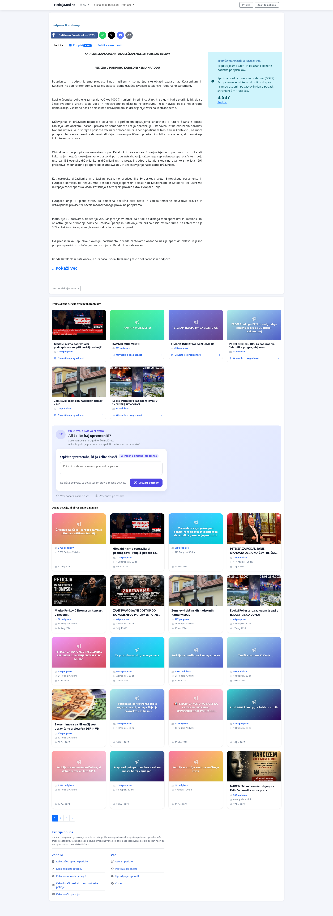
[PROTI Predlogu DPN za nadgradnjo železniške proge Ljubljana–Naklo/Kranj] (254, 336)
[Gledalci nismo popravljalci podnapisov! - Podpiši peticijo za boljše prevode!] (79, 336)
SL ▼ (86, 4)
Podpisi (81, 45)
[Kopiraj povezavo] (129, 35)
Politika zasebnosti (109, 45)
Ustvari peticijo (148, 482)
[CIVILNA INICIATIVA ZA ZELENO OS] (196, 334)
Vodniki (57, 855)
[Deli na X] (111, 35)
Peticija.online (64, 5)
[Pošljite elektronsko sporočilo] (120, 35)
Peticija (58, 45)
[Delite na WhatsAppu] (102, 35)
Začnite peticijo (267, 4)
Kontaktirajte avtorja (67, 288)
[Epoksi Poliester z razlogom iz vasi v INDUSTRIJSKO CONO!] (137, 393)
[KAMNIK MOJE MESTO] (137, 334)
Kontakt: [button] (126, 4)
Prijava (246, 4)
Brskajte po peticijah (106, 4)
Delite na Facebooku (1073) (76, 35)
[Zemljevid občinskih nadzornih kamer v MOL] (79, 393)
